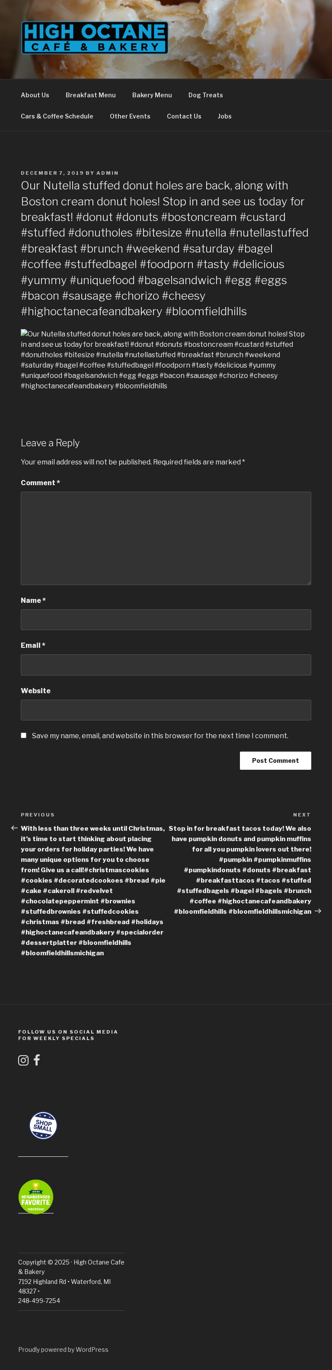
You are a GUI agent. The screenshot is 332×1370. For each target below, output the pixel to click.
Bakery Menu (152, 95)
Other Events (130, 116)
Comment (40, 483)
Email (33, 645)
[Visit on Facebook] (36, 1062)
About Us (35, 95)
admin (107, 173)
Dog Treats (205, 95)
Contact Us (184, 116)
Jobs (225, 116)
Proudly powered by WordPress (63, 1349)
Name (33, 600)
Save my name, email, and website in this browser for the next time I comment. (160, 736)
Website (36, 691)
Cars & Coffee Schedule (57, 116)
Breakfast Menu (91, 95)
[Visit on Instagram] (23, 1062)
